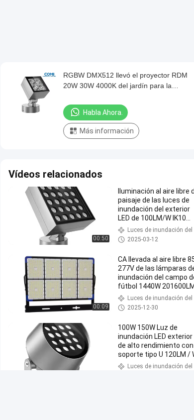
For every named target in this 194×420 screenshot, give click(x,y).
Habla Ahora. (103, 112)
